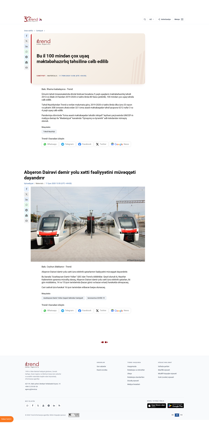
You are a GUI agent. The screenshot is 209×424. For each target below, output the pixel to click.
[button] (26, 36)
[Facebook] (32, 405)
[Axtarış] (144, 19)
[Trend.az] (33, 19)
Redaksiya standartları (135, 377)
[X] (38, 405)
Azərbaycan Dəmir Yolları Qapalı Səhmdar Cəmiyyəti (63, 298)
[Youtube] (43, 405)
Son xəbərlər (101, 366)
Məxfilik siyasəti (164, 370)
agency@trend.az (31, 389)
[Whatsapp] (27, 405)
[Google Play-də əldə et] (176, 405)
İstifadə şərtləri (163, 366)
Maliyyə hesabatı (133, 384)
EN (173, 415)
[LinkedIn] (54, 405)
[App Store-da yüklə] (156, 405)
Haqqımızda (131, 366)
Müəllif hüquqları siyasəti (167, 374)
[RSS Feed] (59, 405)
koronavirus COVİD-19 (96, 298)
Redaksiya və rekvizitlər (136, 370)
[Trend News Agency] (32, 365)
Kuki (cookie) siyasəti (166, 377)
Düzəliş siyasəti (133, 381)
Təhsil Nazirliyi (49, 132)
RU (181, 415)
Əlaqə (129, 374)
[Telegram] (48, 405)
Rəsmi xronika (102, 370)
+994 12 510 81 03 (31, 386)
